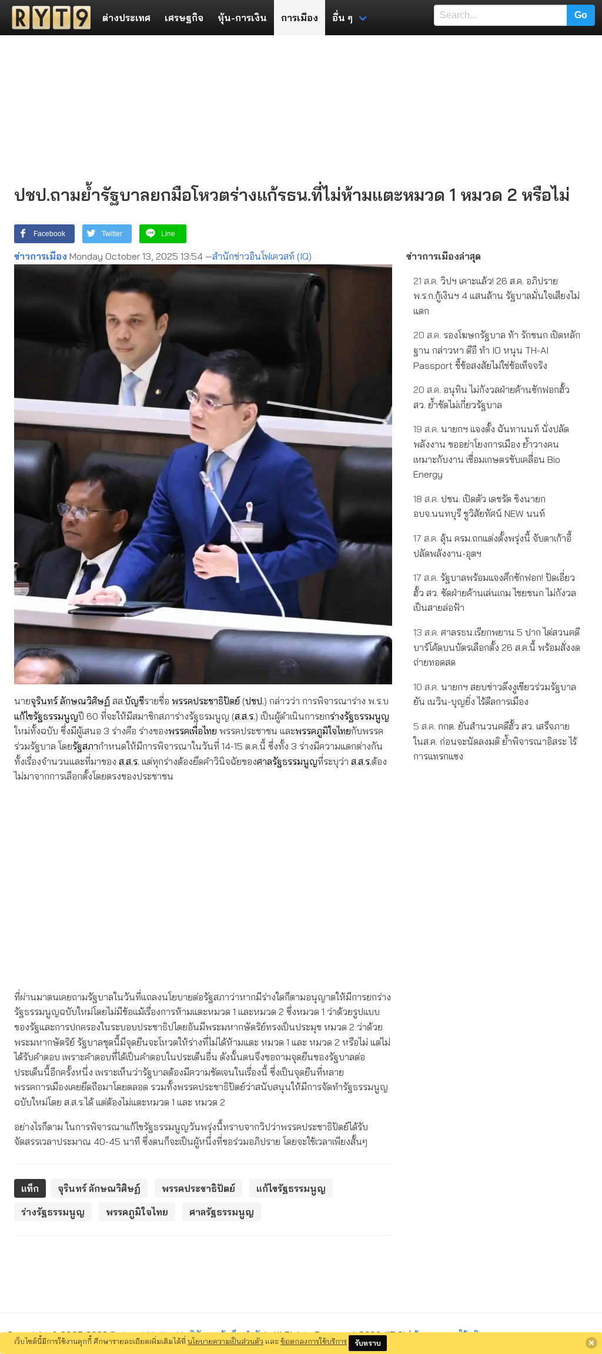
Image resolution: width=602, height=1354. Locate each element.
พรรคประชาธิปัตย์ (206, 701)
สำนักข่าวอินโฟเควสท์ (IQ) (262, 256)
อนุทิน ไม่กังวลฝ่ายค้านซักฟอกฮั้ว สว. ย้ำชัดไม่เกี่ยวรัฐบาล (491, 397)
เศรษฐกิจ (184, 17)
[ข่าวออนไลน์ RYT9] (47, 17)
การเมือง (299, 17)
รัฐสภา (85, 746)
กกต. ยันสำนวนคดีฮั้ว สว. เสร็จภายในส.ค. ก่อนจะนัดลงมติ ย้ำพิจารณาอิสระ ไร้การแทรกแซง (495, 741)
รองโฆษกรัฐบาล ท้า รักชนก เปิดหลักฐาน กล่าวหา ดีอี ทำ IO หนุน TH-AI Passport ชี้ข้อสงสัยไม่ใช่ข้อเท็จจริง (496, 350)
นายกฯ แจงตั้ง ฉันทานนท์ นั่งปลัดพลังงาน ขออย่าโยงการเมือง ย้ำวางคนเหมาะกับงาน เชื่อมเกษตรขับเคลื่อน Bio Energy (491, 451)
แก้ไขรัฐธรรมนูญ (46, 716)
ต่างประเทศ (126, 17)
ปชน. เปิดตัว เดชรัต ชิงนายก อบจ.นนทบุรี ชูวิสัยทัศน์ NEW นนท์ (479, 506)
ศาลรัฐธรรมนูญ (287, 761)
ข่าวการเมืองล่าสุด (443, 256)
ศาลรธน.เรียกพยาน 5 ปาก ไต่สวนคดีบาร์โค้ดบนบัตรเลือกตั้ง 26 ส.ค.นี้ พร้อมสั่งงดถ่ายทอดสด (496, 647)
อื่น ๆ (342, 17)
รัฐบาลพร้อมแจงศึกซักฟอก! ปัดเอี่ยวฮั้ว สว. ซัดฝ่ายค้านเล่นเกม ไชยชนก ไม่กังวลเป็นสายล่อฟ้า (494, 592)
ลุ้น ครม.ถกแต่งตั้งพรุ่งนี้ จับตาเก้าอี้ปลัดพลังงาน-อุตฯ (492, 545)
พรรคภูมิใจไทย (323, 731)
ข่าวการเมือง (40, 256)
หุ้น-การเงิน (242, 17)
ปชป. (254, 701)
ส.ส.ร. (245, 716)
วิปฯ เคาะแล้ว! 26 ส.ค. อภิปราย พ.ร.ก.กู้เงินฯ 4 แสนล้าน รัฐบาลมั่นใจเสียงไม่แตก (496, 296)
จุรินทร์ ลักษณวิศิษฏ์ (70, 701)
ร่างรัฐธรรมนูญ (359, 716)
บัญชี (134, 701)
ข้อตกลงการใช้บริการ (313, 1341)
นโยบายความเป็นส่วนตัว (225, 1341)
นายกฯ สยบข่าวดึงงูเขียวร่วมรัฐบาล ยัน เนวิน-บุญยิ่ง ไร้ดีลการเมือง (494, 694)
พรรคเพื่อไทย (192, 731)
